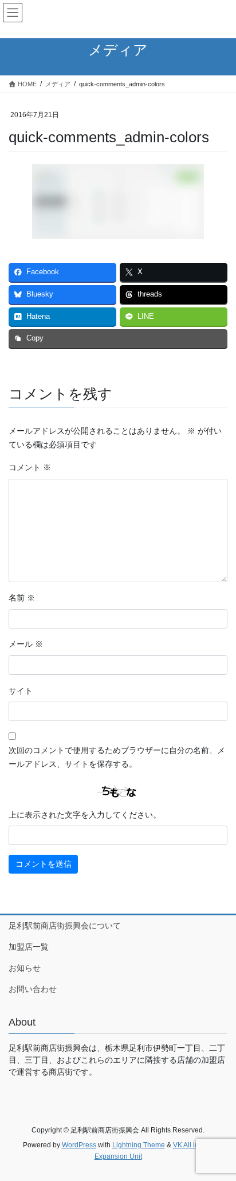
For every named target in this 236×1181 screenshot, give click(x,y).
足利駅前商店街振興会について (65, 925)
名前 (22, 597)
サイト (21, 690)
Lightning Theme (138, 1145)
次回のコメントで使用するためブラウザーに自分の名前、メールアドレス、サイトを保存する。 (117, 757)
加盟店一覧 (29, 946)
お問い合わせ (33, 989)
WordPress (79, 1145)
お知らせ (25, 967)
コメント (30, 467)
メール (26, 643)
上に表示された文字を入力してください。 (85, 814)
